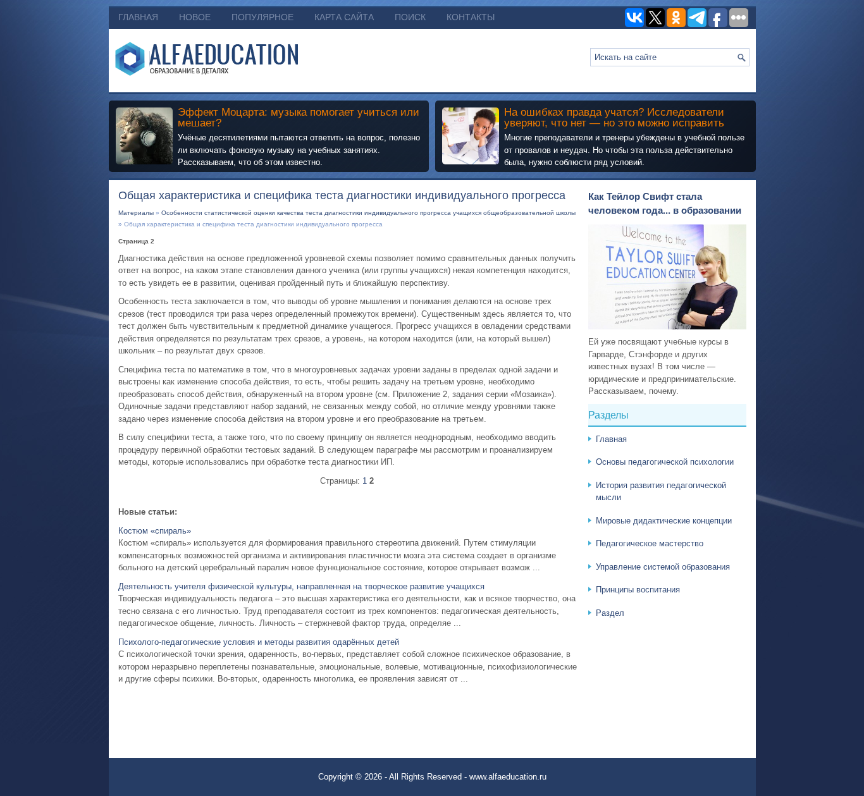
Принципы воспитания (638, 589)
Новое (195, 17)
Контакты (471, 17)
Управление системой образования (663, 567)
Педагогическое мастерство (649, 543)
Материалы (136, 212)
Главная (138, 17)
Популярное (262, 17)
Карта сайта (344, 17)
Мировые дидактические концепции (664, 520)
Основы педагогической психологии (665, 462)
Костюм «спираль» (154, 531)
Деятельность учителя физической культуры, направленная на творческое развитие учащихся (301, 586)
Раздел (610, 613)
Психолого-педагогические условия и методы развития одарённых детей (258, 642)
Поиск (410, 17)
